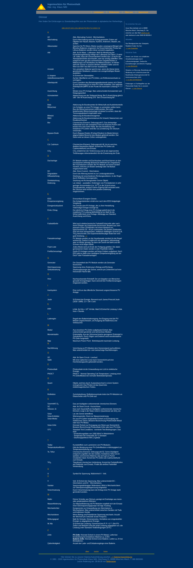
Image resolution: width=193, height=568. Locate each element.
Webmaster (111, 561)
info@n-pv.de (145, 33)
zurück (96, 551)
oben (87, 551)
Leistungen (99, 12)
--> (86, 236)
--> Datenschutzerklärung (121, 557)
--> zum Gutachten (132, 48)
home (106, 551)
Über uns (129, 12)
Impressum (143, 12)
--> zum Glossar (136, 88)
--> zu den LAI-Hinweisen (134, 80)
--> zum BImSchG (131, 66)
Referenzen (114, 12)
